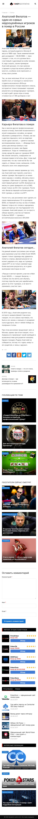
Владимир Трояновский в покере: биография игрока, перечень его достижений (16, 531)
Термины (6, 540)
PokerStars (14, 678)
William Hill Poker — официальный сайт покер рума (22, 724)
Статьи (5, 400)
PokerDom (14, 667)
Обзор (22, 641)
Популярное (8, 689)
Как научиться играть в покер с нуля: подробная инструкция (17, 804)
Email (4, 611)
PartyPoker (14, 636)
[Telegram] (29, 355)
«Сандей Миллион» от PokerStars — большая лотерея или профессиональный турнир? (17, 417)
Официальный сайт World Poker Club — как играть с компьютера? (22, 734)
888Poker (14, 657)
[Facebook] (14, 355)
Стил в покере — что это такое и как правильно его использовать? (17, 558)
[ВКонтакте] (9, 355)
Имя (4, 602)
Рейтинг (5, 773)
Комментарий (7, 577)
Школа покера (7, 792)
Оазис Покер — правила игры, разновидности (15, 471)
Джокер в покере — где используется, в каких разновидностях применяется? (12, 381)
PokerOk (13, 646)
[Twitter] (24, 355)
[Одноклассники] (19, 355)
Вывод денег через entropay (21, 714)
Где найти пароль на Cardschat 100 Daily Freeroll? (22, 705)
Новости (6, 488)
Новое (17, 689)
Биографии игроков (9, 514)
